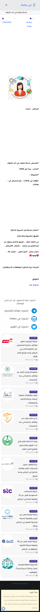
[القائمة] (6, 5)
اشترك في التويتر (19, 327)
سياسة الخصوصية (20, 584)
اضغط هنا (34, 285)
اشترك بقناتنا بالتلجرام (16, 311)
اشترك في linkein (19, 319)
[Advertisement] (20, 52)
